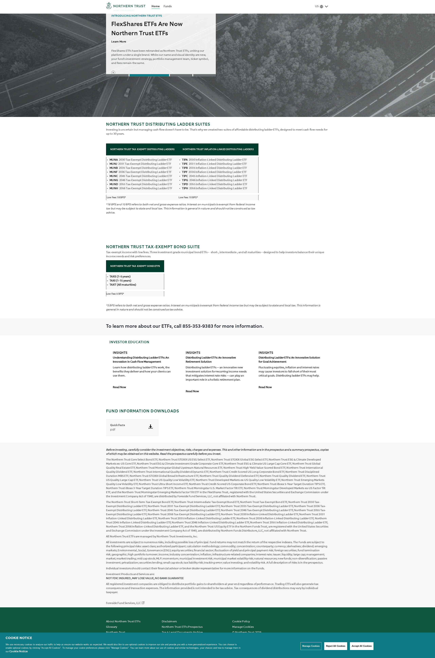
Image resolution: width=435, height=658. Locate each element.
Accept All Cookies (362, 646)
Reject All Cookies (335, 646)
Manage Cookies (311, 646)
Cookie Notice (18, 651)
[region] (217, 645)
